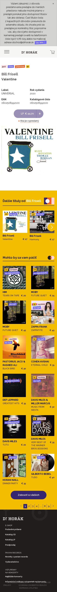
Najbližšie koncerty (13, 576)
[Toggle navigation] (6, 52)
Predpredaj (10, 545)
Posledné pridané (13, 529)
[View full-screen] (51, 131)
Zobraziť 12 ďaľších (28, 495)
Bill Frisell (9, 74)
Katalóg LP (10, 540)
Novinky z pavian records (16, 557)
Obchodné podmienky (17, 582)
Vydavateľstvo (12, 562)
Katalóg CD (10, 534)
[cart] (52, 52)
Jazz (4, 66)
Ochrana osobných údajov (33, 585)
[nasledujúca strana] (53, 506)
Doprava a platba (28, 588)
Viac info (40, 42)
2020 (10, 66)
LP (28, 67)
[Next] (52, 227)
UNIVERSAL (20, 66)
